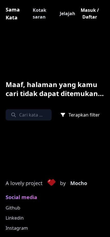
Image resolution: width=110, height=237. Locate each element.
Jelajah (67, 13)
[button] (51, 183)
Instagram (17, 228)
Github (13, 208)
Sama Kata (13, 13)
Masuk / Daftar (90, 13)
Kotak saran (39, 13)
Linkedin (15, 218)
